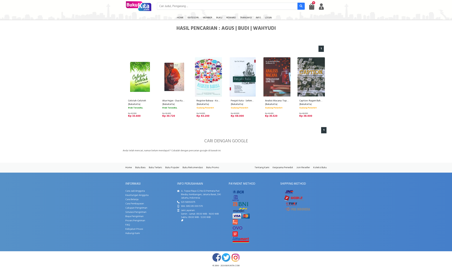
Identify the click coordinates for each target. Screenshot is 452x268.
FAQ (127, 225)
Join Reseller (303, 168)
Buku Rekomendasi (193, 168)
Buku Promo (212, 168)
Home (128, 168)
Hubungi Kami (132, 233)
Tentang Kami (262, 168)
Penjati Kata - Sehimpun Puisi (246, 101)
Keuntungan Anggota (136, 195)
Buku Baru (140, 168)
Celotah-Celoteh (137, 101)
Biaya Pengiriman (134, 216)
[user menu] (321, 6)
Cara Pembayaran (134, 204)
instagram (235, 257)
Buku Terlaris (155, 168)
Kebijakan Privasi (134, 229)
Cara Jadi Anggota (135, 191)
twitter (226, 257)
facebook (216, 257)
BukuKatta (134, 104)
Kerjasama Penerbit (283, 168)
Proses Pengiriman (135, 221)
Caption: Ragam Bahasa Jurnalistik (316, 101)
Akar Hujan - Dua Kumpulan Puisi (178, 101)
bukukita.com (232, 265)
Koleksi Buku (320, 168)
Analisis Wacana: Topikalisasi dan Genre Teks (288, 101)
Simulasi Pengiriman (135, 212)
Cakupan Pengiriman (136, 208)
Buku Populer (172, 168)
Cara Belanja (131, 199)
